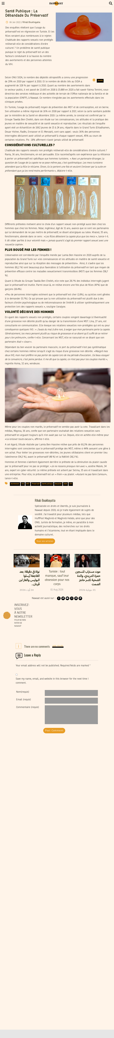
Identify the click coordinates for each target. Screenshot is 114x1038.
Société (100, 80)
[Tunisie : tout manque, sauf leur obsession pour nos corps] (57, 560)
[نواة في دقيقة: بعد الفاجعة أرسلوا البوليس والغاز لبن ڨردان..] (27, 560)
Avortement (15, 484)
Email (23, 699)
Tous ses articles (45, 541)
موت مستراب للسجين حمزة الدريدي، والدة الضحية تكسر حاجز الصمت (87, 578)
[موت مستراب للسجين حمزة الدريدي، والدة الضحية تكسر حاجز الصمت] (87, 560)
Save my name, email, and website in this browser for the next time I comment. (52, 681)
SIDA (65, 484)
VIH (71, 484)
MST (27, 484)
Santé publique (47, 484)
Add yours (58, 646)
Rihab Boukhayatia (31, 22)
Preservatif (36, 484)
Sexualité (58, 484)
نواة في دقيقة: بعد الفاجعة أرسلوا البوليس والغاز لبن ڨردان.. (29, 578)
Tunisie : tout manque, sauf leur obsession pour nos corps (57, 578)
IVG (23, 484)
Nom (22, 692)
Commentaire (27, 707)
